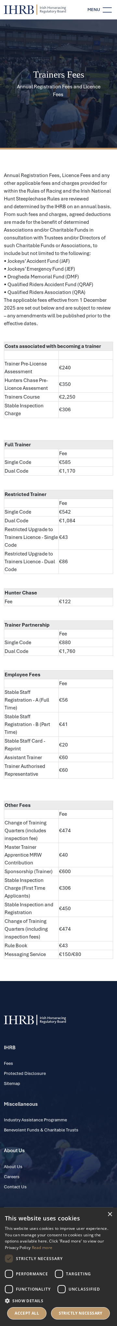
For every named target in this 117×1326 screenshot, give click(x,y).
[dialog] (58, 1266)
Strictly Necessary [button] (80, 1313)
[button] (58, 1301)
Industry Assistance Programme (35, 1120)
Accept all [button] (27, 1313)
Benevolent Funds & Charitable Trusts (41, 1130)
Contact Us (15, 1187)
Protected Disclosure (25, 1073)
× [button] (109, 1214)
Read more (42, 1247)
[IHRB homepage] (35, 10)
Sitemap (12, 1083)
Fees (8, 1063)
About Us (13, 1166)
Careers (12, 1176)
